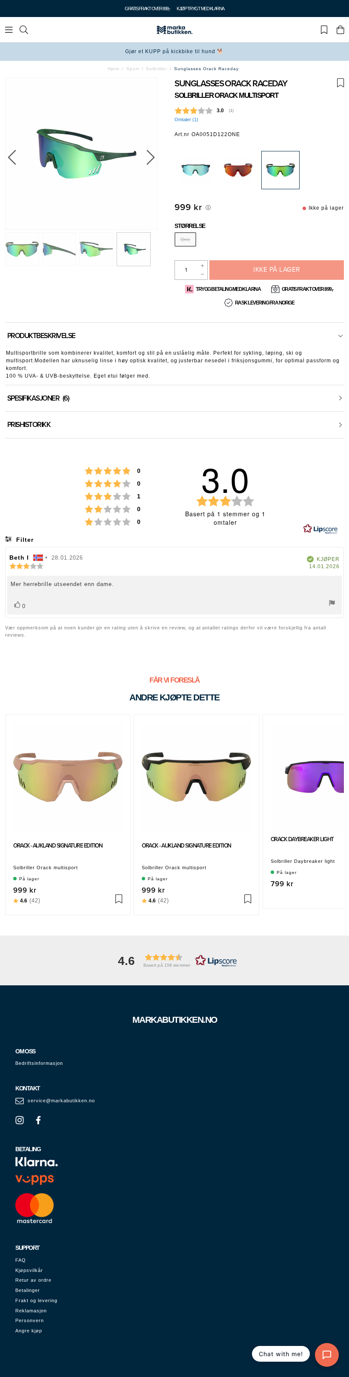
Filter (24, 539)
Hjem (113, 68)
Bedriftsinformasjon (39, 1063)
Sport (132, 68)
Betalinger (27, 1290)
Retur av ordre (33, 1280)
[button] (174, 960)
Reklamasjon (31, 1310)
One (185, 239)
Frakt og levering (36, 1300)
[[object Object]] (208, 207)
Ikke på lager (276, 269)
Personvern (29, 1320)
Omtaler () (186, 119)
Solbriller (156, 68)
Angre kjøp (28, 1330)
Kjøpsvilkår (29, 1270)
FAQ (20, 1260)
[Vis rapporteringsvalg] (332, 604)
